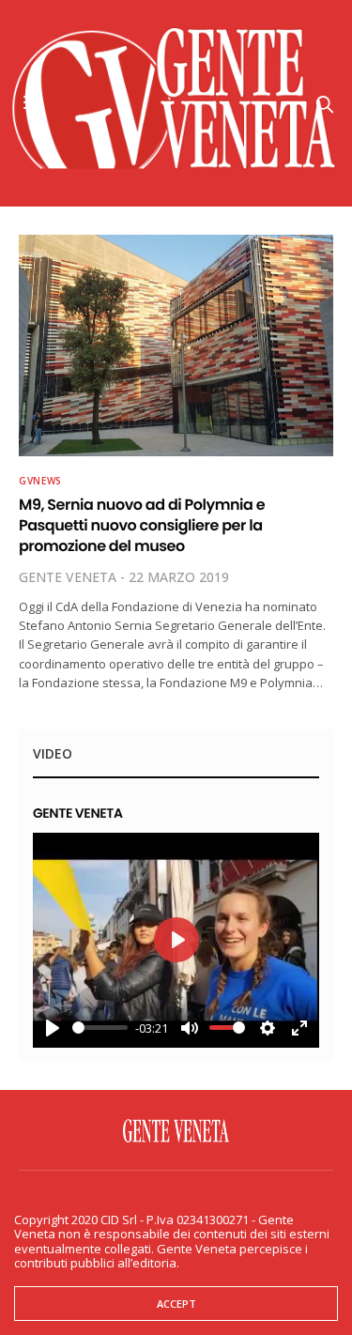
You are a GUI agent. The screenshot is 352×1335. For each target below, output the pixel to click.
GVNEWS (40, 480)
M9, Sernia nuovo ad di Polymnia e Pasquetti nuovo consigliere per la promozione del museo (142, 526)
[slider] (100, 1027)
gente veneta (67, 577)
